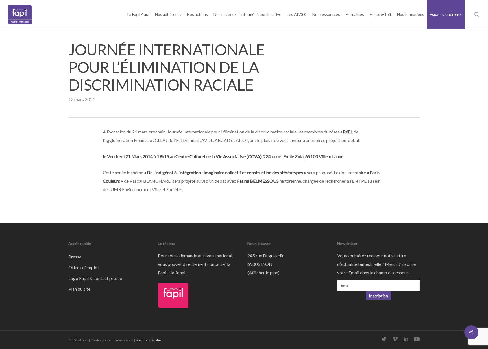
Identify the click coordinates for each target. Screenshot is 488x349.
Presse (74, 256)
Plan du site (79, 289)
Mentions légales (149, 340)
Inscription (378, 295)
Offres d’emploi (83, 267)
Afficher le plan (263, 272)
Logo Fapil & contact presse (95, 278)
